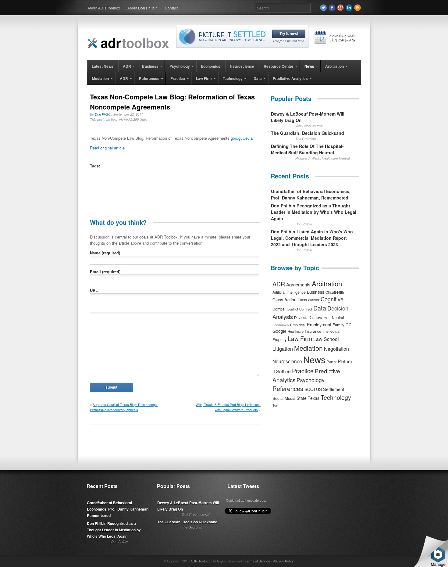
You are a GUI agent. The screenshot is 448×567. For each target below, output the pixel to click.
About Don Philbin (142, 7)
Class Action (284, 299)
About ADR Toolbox (103, 7)
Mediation (308, 348)
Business (315, 292)
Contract (305, 309)
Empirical (298, 325)
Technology (336, 397)
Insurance (313, 331)
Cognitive (332, 299)
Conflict (292, 309)
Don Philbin (103, 114)
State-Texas (308, 398)
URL (94, 290)
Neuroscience (287, 361)
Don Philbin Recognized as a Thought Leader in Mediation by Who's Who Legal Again (313, 212)
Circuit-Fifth (334, 292)
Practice (303, 370)
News (314, 359)
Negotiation (336, 348)
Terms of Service (257, 560)
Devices (300, 317)
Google (279, 331)
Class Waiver (308, 299)
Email (105, 272)
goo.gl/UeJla (242, 138)
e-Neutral (336, 317)
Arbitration (327, 283)
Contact (171, 7)
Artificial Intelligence (289, 292)
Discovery (317, 317)
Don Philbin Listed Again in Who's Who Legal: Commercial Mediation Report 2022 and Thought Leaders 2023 (312, 237)
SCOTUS (313, 389)
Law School (326, 339)
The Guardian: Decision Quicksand (307, 133)
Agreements (298, 284)
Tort (275, 405)
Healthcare (296, 331)
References (287, 388)
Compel (279, 308)
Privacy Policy (283, 560)
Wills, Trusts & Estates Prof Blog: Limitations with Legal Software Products (228, 407)
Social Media (283, 398)
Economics (280, 324)
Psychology (311, 380)
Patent (331, 361)
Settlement (333, 389)
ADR (278, 283)
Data (319, 307)
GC (348, 325)
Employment (319, 324)
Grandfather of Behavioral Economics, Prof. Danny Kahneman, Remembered (310, 194)
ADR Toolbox (200, 560)
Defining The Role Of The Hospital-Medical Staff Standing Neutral (307, 149)
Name (105, 253)
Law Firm (300, 338)
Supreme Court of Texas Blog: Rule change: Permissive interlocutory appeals (124, 407)
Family (338, 325)
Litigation (282, 348)
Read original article (107, 148)
